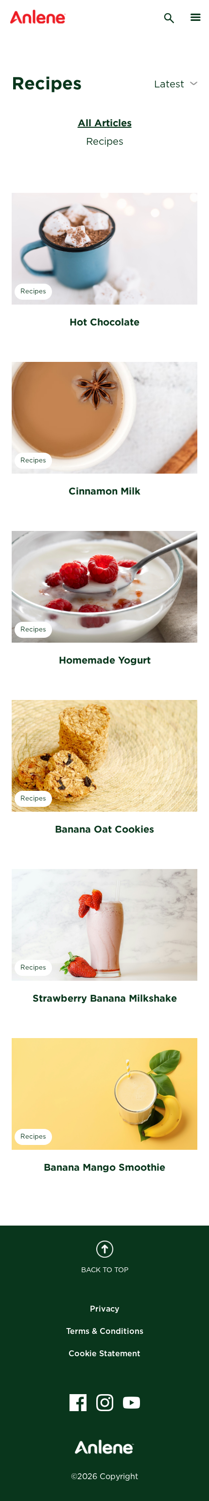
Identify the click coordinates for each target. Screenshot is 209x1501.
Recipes (104, 142)
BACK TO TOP (104, 1270)
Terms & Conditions (104, 1331)
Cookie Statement (104, 1354)
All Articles (105, 122)
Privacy (105, 1309)
